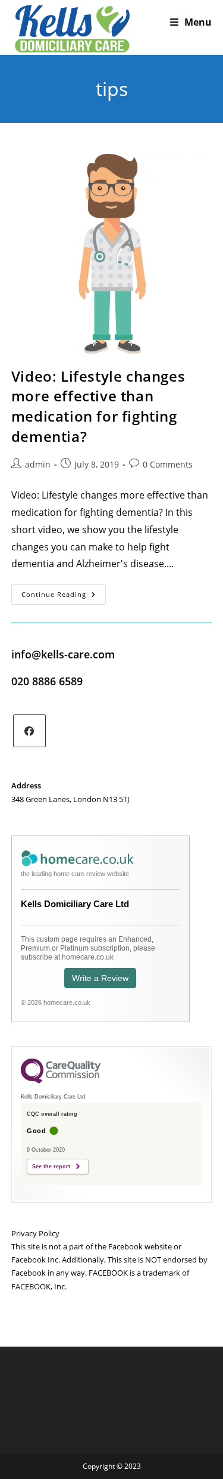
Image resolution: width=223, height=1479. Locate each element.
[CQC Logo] (60, 1080)
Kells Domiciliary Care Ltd (75, 904)
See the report (51, 1166)
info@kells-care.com (63, 654)
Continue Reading (63, 597)
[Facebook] (29, 730)
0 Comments (168, 464)
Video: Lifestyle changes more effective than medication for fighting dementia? (98, 406)
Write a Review (100, 978)
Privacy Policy (35, 1233)
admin (38, 464)
